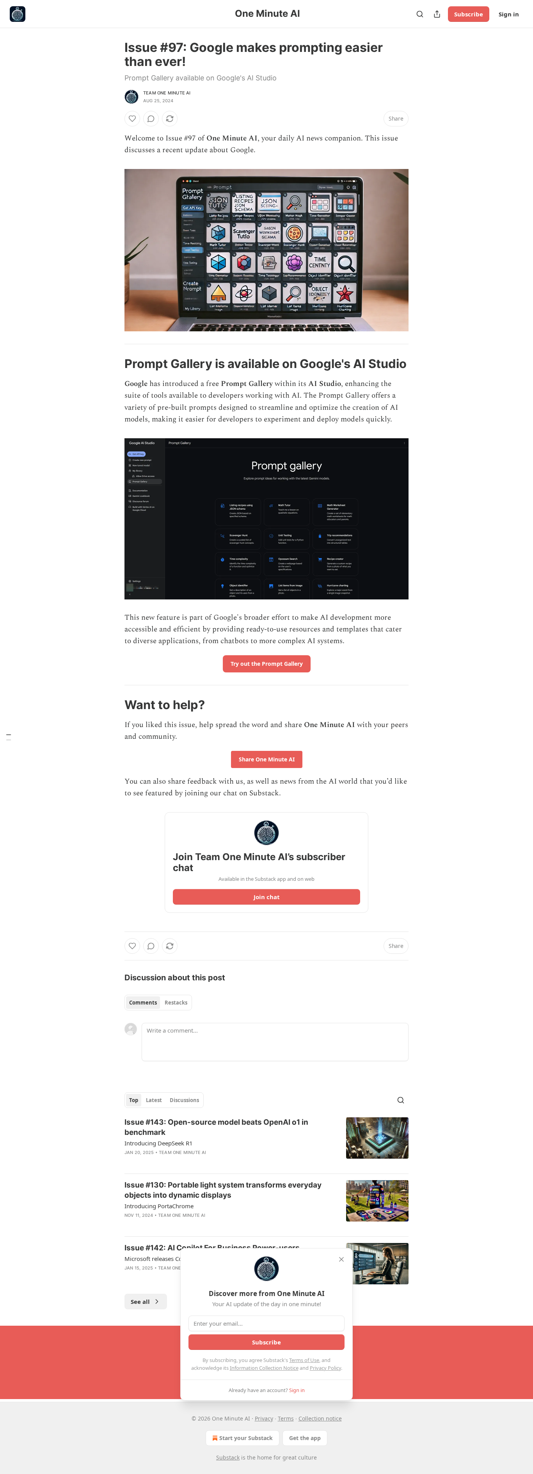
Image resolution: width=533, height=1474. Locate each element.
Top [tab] (133, 1100)
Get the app (305, 1438)
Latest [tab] (154, 1100)
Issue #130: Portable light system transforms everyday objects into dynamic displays (223, 1190)
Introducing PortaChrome (159, 1206)
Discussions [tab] (184, 1100)
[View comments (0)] (151, 118)
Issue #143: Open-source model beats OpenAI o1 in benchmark (216, 1127)
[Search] (420, 14)
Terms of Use (304, 1360)
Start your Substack (246, 1438)
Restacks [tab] (176, 1002)
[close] (341, 1259)
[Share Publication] (437, 14)
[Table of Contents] (8, 737)
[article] (266, 1142)
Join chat (267, 897)
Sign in (509, 14)
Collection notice (320, 1418)
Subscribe (468, 14)
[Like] (132, 118)
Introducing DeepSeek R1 (158, 1143)
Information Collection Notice (264, 1367)
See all (140, 1301)
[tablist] (158, 1002)
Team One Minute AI (167, 93)
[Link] (113, 363)
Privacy (264, 1418)
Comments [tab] (143, 1002)
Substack (228, 1457)
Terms (286, 1418)
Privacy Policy (325, 1367)
